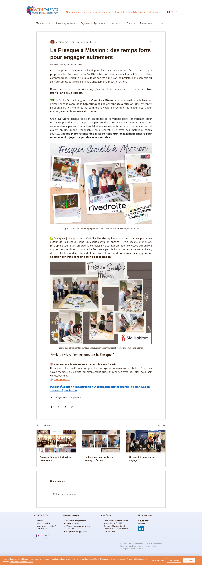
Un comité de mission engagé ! (142, 459)
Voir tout (162, 425)
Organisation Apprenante (93, 23)
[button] (162, 23)
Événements (146, 23)
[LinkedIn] (141, 528)
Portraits (131, 23)
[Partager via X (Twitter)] (58, 406)
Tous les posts (43, 23)
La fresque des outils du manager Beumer (99, 459)
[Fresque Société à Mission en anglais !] (56, 441)
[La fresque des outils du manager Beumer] (101, 441)
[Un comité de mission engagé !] (145, 441)
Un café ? (142, 523)
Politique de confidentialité (21, 561)
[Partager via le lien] (71, 406)
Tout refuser (174, 560)
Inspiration (116, 23)
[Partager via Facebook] (51, 406)
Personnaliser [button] (158, 560)
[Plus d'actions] (150, 42)
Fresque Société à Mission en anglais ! (55, 459)
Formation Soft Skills (113, 523)
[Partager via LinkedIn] (65, 406)
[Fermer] (198, 560)
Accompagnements (65, 23)
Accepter (189, 560)
